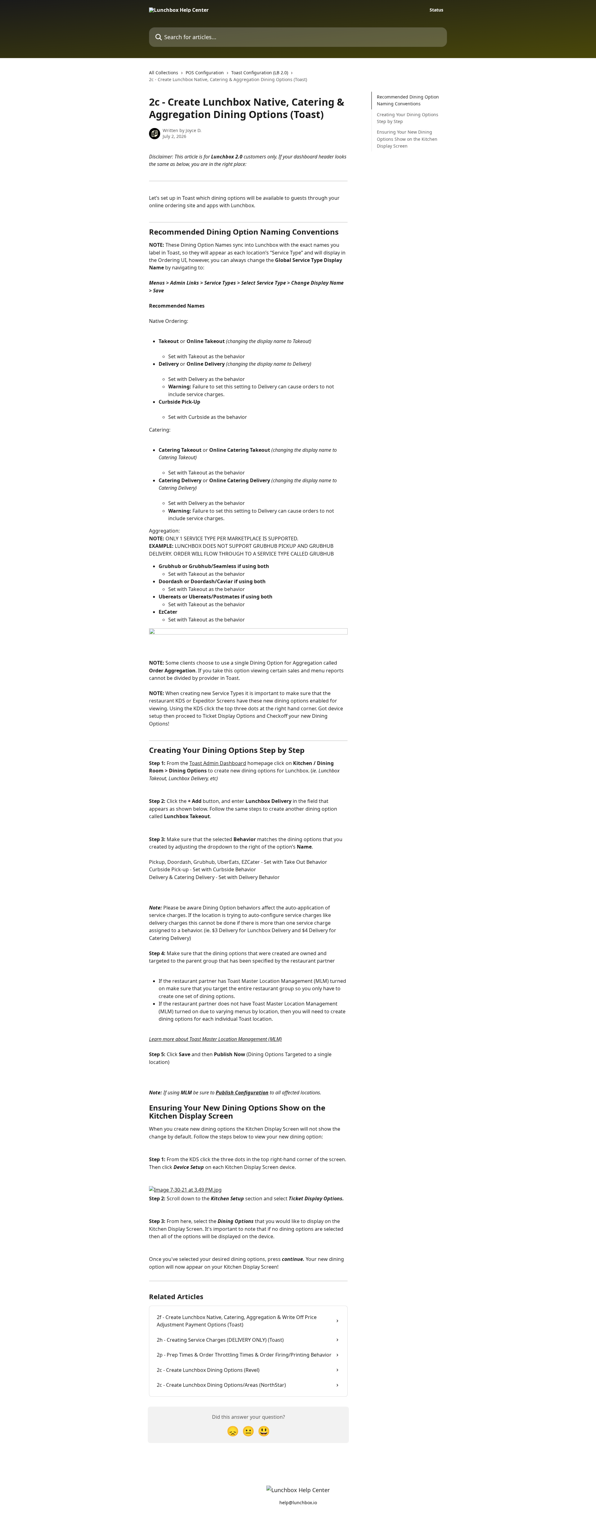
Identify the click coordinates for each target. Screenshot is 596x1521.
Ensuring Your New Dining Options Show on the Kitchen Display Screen (407, 139)
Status (436, 10)
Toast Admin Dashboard (217, 763)
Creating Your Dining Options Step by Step (407, 118)
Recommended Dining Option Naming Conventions (408, 100)
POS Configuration (205, 73)
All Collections (163, 73)
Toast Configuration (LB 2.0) (259, 73)
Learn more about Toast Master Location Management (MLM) (215, 1039)
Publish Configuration (242, 1092)
